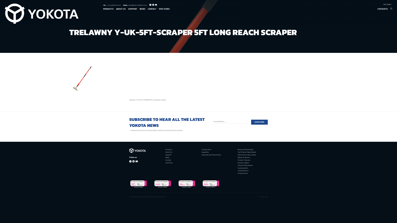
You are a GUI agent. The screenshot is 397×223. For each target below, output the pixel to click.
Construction (206, 149)
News (142, 9)
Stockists (382, 9)
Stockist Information (245, 165)
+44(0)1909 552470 (114, 5)
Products (108, 9)
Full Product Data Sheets (247, 152)
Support (132, 9)
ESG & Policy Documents (247, 155)
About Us (121, 9)
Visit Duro (387, 4)
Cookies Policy (243, 170)
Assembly (205, 152)
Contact (152, 9)
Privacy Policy (243, 173)
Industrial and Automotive (211, 155)
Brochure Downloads (245, 149)
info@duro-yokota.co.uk (138, 5)
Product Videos (243, 163)
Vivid (266, 196)
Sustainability (243, 168)
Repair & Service (244, 157)
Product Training (244, 160)
